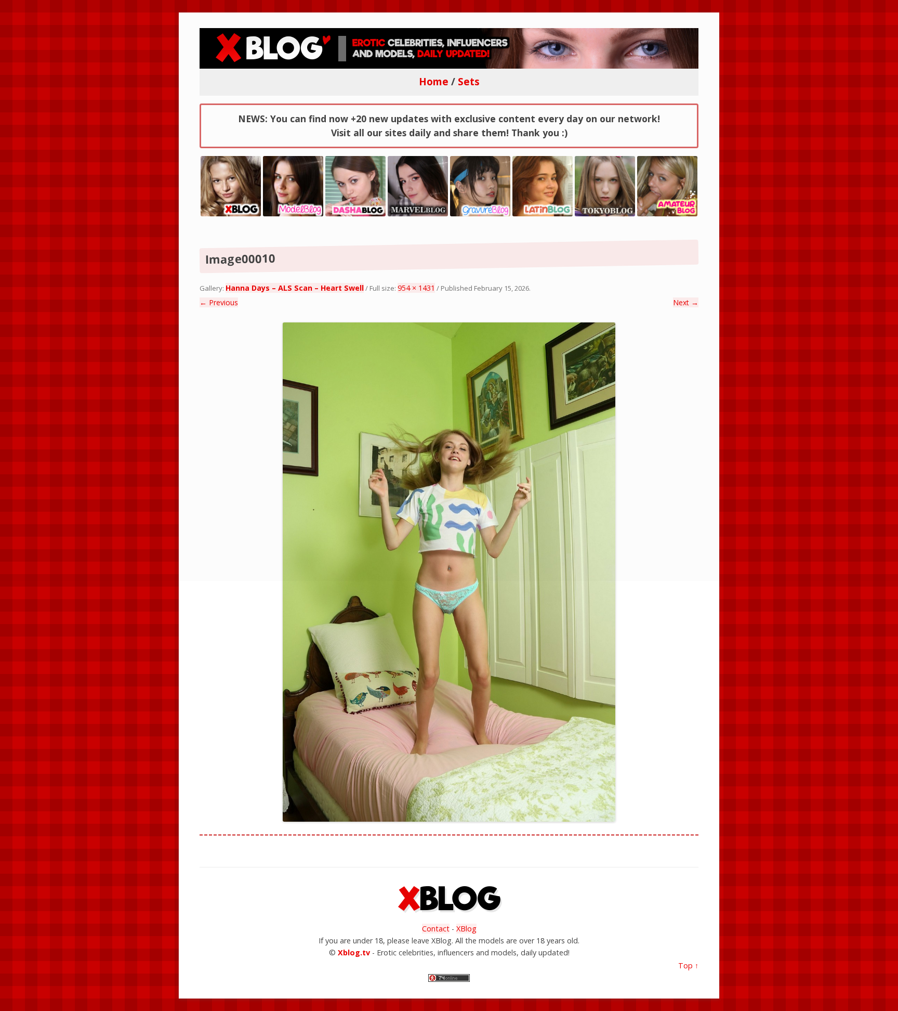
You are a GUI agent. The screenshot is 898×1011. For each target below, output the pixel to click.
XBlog (466, 929)
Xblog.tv (354, 952)
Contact (436, 929)
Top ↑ (688, 965)
